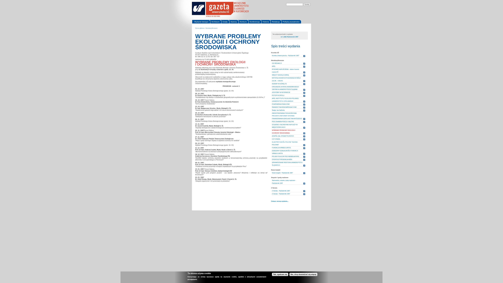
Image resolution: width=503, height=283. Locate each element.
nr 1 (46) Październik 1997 (289, 37)
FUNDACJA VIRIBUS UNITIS (281, 147)
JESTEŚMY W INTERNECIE (281, 92)
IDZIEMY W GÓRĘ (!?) (279, 84)
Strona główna (199, 28)
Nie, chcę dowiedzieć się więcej (303, 274)
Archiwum (215, 22)
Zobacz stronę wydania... (279, 201)
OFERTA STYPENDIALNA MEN (282, 159)
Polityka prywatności (291, 22)
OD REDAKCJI (277, 63)
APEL (273, 66)
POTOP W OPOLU (278, 95)
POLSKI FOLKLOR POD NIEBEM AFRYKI (285, 156)
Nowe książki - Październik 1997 (282, 173)
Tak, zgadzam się (280, 274)
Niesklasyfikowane (211, 28)
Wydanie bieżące (201, 22)
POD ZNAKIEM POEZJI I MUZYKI (283, 121)
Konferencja (255, 22)
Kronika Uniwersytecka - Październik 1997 (285, 55)
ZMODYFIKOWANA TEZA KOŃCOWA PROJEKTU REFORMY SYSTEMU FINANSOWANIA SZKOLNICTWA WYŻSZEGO (287, 115)
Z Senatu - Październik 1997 (281, 191)
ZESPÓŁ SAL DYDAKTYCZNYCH (283, 136)
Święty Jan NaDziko (278, 110)
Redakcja (276, 22)
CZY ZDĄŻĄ (276, 139)
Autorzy (234, 22)
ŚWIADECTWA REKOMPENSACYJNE (284, 107)
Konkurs (243, 22)
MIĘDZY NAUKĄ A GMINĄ (280, 75)
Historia (266, 22)
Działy (225, 22)
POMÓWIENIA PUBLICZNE (281, 104)
